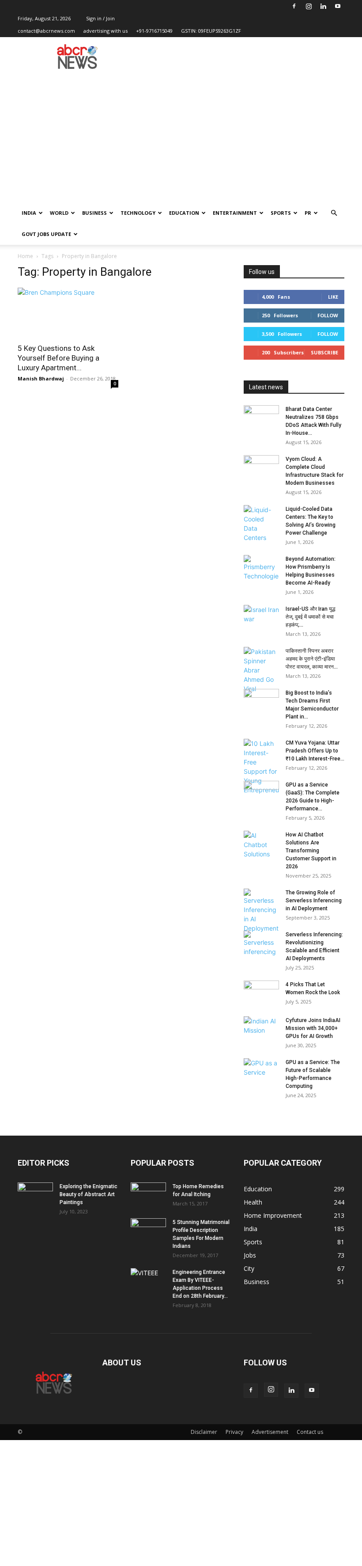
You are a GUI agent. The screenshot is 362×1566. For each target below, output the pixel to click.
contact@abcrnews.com (46, 30)
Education (184, 212)
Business (94, 212)
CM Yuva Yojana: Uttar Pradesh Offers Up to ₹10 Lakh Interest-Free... (315, 751)
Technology (138, 212)
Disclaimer (204, 1432)
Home (25, 256)
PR (308, 212)
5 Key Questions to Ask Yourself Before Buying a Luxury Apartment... (58, 358)
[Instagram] (308, 6)
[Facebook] (294, 6)
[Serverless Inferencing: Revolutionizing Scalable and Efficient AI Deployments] (261, 943)
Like (333, 296)
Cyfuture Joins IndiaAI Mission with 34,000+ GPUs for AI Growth (313, 1028)
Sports (281, 212)
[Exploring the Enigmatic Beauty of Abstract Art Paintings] (35, 1194)
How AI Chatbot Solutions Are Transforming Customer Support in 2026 (311, 851)
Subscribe (324, 352)
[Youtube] (337, 6)
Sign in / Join (100, 18)
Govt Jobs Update (46, 234)
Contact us (310, 1432)
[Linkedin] (323, 6)
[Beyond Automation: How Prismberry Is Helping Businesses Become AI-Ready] (261, 568)
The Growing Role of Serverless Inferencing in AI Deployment (314, 900)
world (59, 212)
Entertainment (235, 212)
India (29, 212)
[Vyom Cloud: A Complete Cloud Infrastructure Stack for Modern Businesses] (261, 467)
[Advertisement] (181, 136)
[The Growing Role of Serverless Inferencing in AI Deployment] (261, 911)
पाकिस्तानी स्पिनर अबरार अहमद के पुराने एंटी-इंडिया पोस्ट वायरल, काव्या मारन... (312, 659)
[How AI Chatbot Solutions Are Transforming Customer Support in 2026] (261, 845)
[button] (333, 213)
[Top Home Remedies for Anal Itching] (148, 1194)
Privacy (234, 1432)
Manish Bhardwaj (41, 378)
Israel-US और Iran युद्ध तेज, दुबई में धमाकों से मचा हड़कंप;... (311, 617)
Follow (327, 315)
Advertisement (270, 1432)
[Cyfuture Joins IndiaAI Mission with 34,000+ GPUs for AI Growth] (261, 1028)
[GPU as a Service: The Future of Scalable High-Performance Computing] (261, 1070)
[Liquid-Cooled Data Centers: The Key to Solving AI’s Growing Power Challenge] (261, 523)
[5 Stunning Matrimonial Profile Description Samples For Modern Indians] (148, 1230)
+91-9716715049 (154, 30)
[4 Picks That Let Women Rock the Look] (261, 993)
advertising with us (105, 30)
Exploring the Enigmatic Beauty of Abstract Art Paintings (88, 1194)
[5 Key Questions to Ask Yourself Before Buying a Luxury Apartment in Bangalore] (68, 313)
